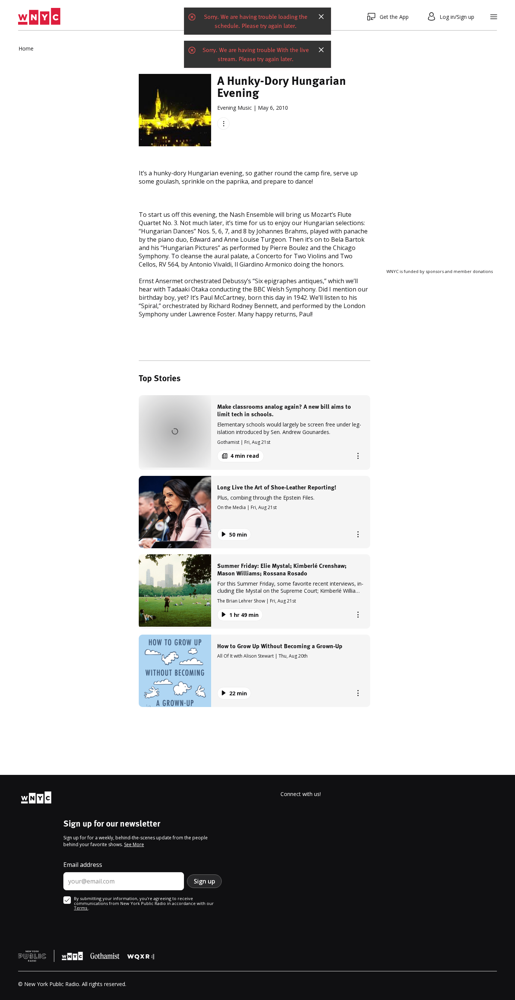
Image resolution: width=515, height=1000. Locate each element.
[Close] (321, 16)
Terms (81, 908)
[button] (254, 432)
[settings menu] (493, 17)
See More (134, 844)
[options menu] (223, 123)
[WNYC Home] (39, 16)
